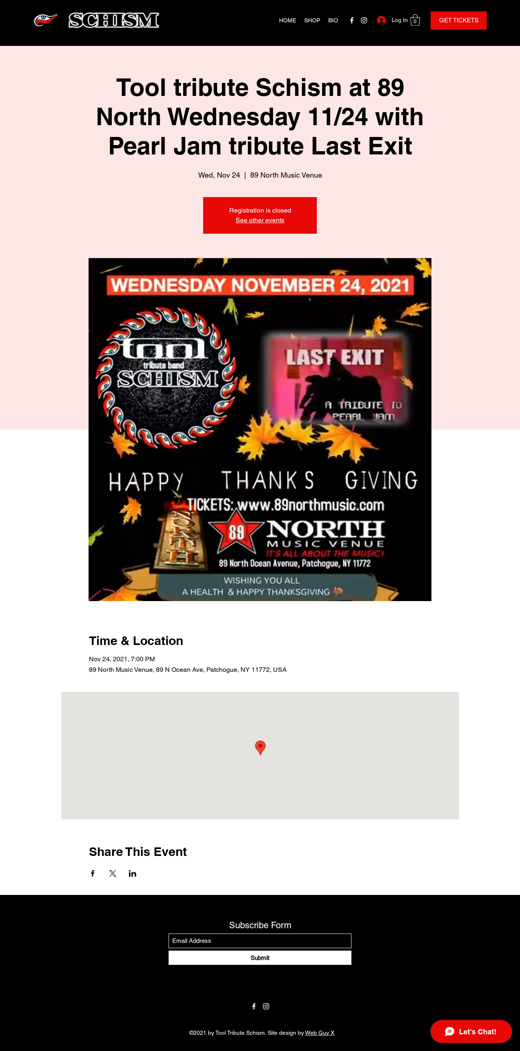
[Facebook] (352, 20)
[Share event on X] (113, 873)
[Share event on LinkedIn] (132, 873)
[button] (415, 20)
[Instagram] (364, 20)
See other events (260, 220)
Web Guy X (319, 1032)
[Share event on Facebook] (93, 873)
